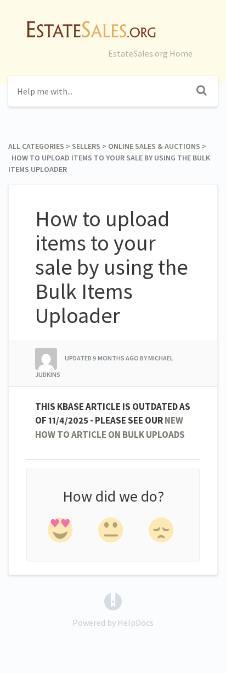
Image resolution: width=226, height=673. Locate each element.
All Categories (36, 146)
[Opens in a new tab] (113, 600)
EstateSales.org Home (150, 53)
